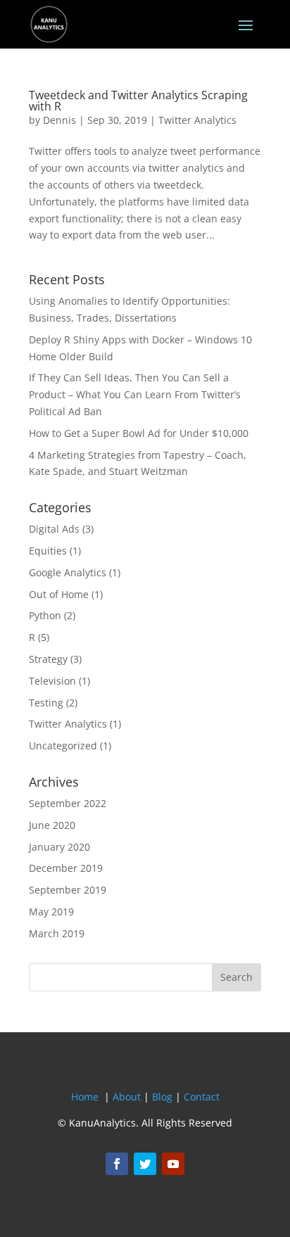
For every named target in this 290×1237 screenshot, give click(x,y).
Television (52, 680)
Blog (162, 1096)
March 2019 (56, 933)
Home (85, 1096)
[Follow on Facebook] (117, 1164)
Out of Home (59, 594)
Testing (46, 702)
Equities (48, 550)
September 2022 (67, 803)
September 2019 (67, 889)
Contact (202, 1096)
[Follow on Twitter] (145, 1164)
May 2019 (51, 911)
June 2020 (52, 825)
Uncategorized (63, 745)
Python (45, 615)
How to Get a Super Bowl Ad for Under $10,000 (138, 433)
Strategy (48, 659)
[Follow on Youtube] (173, 1164)
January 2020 (59, 847)
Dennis (59, 120)
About (127, 1096)
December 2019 (66, 868)
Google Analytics (67, 572)
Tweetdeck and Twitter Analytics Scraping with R (138, 100)
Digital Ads (54, 528)
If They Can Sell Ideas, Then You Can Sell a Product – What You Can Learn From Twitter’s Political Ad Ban (135, 394)
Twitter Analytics (197, 120)
